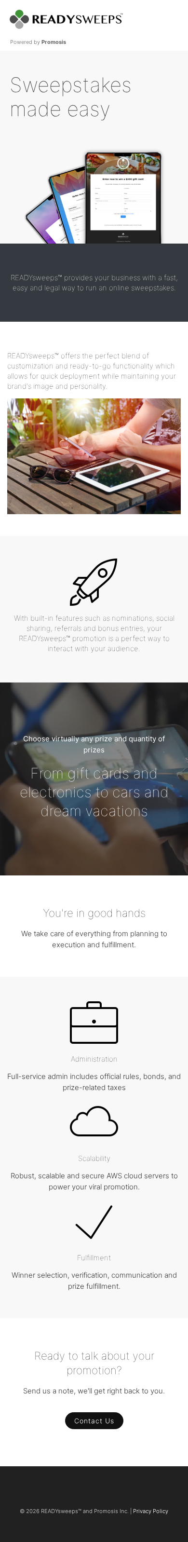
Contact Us (94, 1421)
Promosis (53, 42)
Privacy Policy (150, 1511)
